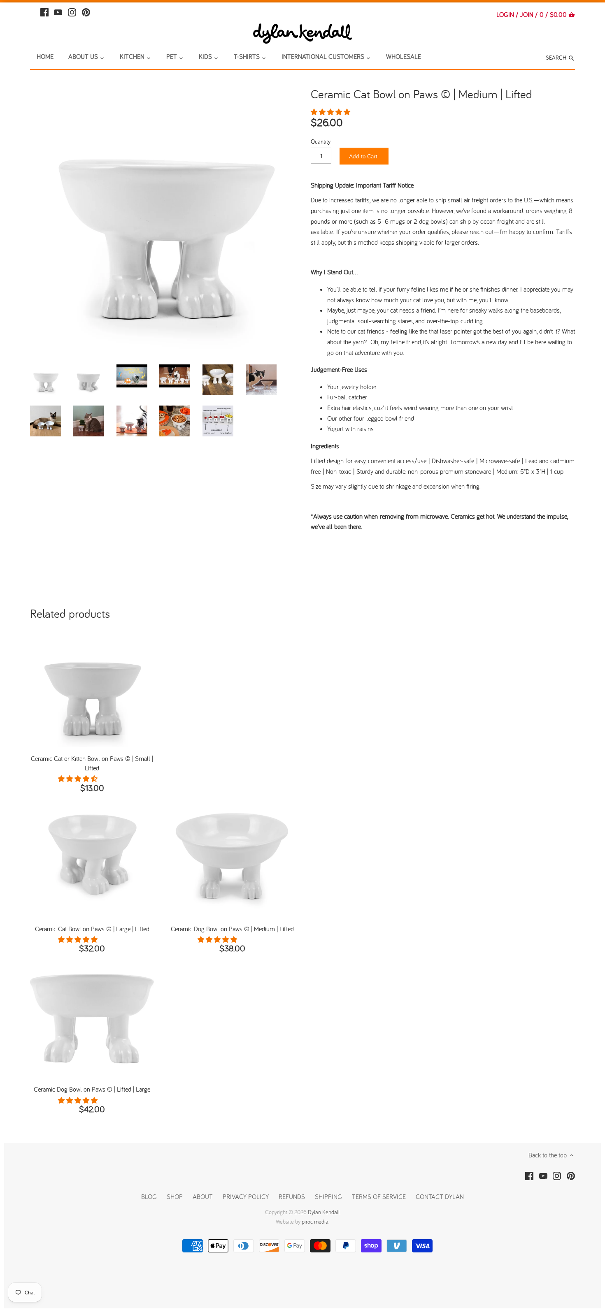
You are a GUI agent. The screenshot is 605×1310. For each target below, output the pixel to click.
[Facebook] (44, 11)
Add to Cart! (364, 156)
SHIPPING (329, 1196)
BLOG (149, 1196)
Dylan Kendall (324, 1212)
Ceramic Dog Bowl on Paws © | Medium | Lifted (232, 929)
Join (526, 14)
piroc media (315, 1221)
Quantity (320, 141)
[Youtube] (58, 11)
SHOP (175, 1196)
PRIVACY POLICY (246, 1196)
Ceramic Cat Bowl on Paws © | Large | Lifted (92, 929)
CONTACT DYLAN (440, 1196)
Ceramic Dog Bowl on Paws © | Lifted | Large (92, 1089)
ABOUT (203, 1196)
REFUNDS (292, 1196)
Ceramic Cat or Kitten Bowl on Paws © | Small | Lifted (92, 763)
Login (505, 14)
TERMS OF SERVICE (379, 1196)
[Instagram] (72, 11)
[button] (331, 112)
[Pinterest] (86, 11)
